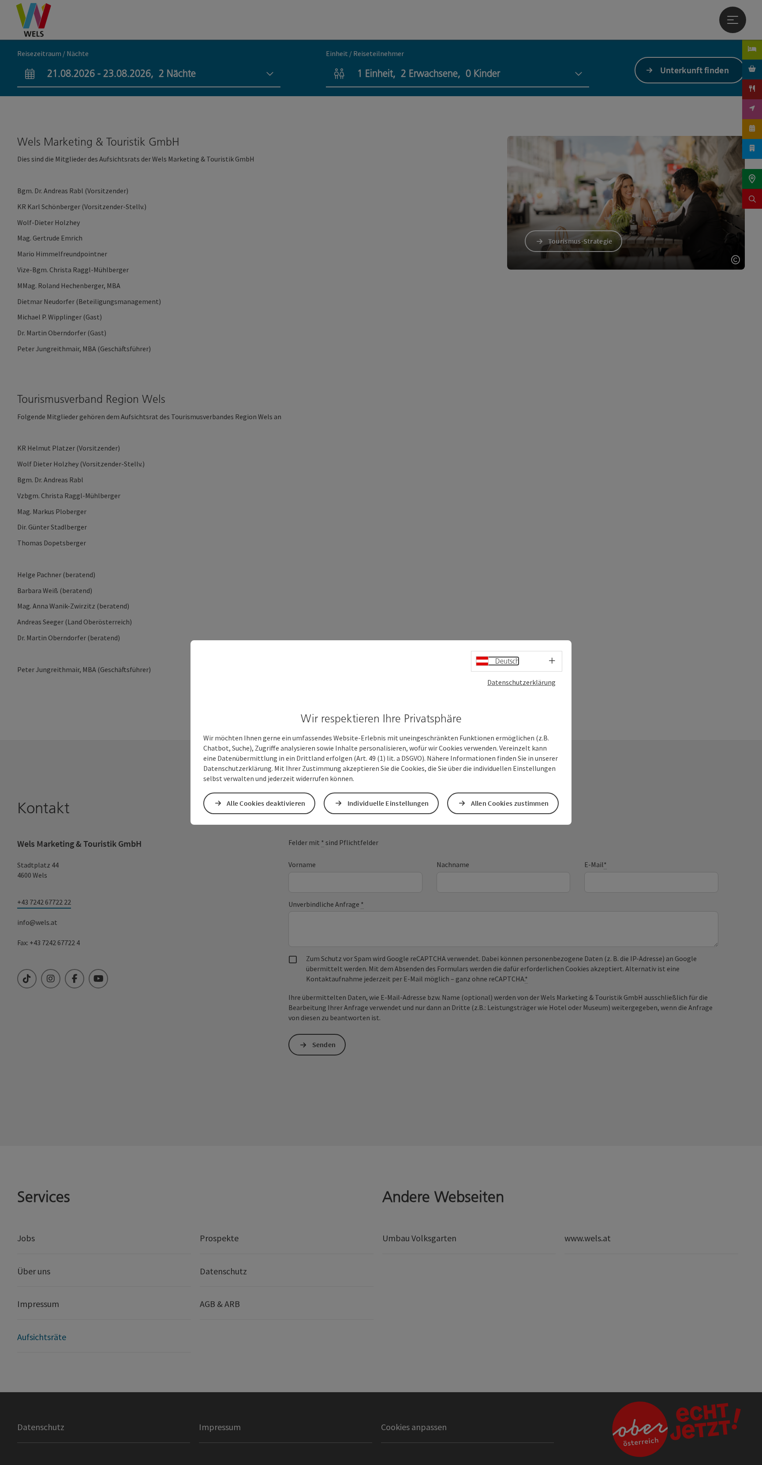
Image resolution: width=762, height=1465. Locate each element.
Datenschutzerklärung (521, 682)
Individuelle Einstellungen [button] (388, 803)
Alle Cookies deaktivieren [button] (266, 803)
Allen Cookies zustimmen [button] (510, 803)
